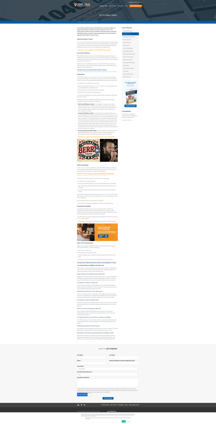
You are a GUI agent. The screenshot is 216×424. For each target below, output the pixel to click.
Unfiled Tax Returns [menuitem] (127, 31)
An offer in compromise (82, 167)
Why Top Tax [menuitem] (112, 6)
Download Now (130, 105)
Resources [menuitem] (120, 6)
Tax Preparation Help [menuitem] (128, 74)
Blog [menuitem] (126, 6)
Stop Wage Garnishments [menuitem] (129, 36)
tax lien (78, 218)
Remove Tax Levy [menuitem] (127, 42)
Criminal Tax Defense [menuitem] (128, 48)
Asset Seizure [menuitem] (126, 45)
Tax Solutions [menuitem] (103, 6)
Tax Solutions (82, 22)
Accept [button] (124, 421)
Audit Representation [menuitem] (128, 51)
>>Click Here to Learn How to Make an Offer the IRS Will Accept (95, 203)
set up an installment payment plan (95, 77)
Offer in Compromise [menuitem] (128, 56)
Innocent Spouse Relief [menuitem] (128, 68)
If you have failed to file (100, 86)
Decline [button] (128, 421)
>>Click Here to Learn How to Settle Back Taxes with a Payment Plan (96, 137)
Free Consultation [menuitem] (136, 6)
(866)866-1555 (133, 2)
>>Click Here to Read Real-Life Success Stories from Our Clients (95, 259)
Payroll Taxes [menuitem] (126, 65)
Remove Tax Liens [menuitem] (127, 39)
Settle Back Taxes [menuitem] (127, 34)
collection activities (104, 194)
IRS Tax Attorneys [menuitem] (127, 76)
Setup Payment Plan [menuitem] (127, 59)
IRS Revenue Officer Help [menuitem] (129, 54)
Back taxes (79, 42)
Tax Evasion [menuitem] (125, 71)
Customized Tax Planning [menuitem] (129, 62)
